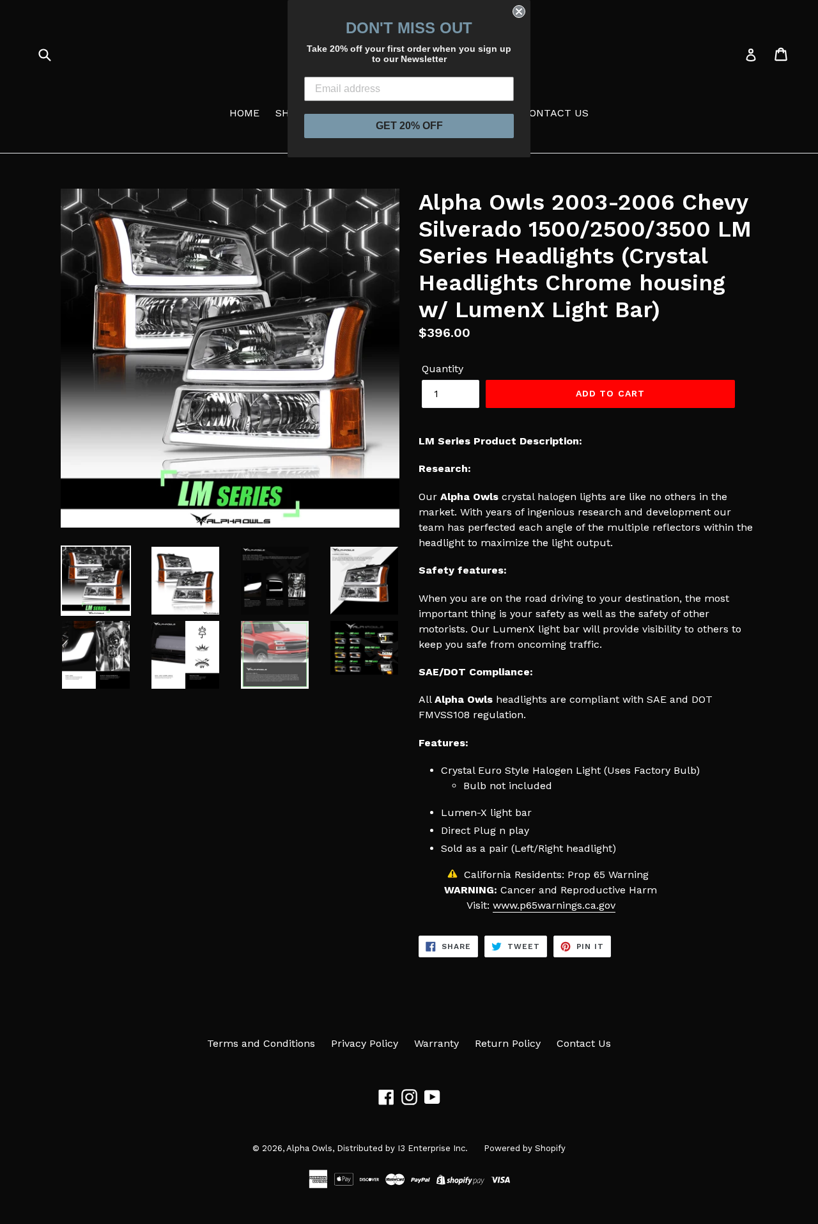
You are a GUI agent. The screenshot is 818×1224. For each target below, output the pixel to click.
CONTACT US (555, 113)
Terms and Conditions (261, 1043)
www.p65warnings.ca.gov (554, 905)
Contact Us (584, 1043)
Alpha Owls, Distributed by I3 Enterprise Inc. (377, 1148)
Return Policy (508, 1043)
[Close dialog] (519, 11)
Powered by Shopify (525, 1148)
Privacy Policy (364, 1043)
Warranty (436, 1043)
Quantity (442, 369)
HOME (244, 113)
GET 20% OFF (409, 125)
